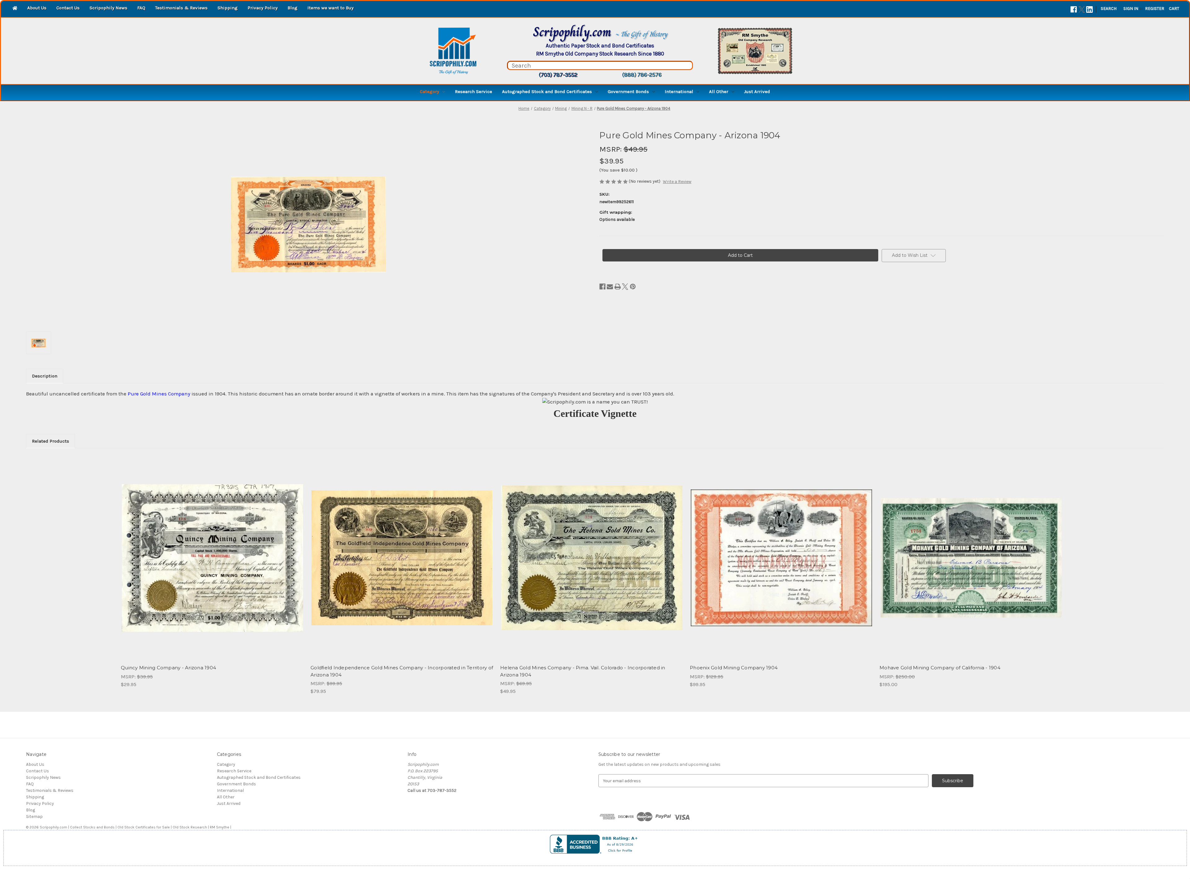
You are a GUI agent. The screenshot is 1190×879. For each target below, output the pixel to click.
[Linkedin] (1089, 9)
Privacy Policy (263, 8)
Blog (293, 8)
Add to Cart (212, 563)
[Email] (610, 286)
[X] (1081, 9)
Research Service (473, 91)
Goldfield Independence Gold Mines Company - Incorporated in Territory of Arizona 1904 (402, 671)
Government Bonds (628, 91)
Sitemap (34, 816)
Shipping (228, 8)
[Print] (618, 286)
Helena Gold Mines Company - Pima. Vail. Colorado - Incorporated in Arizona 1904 (582, 671)
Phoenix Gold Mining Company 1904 (734, 668)
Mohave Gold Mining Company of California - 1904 (939, 668)
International (679, 91)
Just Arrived (757, 91)
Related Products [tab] (50, 441)
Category (429, 91)
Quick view (212, 552)
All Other (718, 91)
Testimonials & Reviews (181, 8)
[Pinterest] (633, 286)
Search (1109, 8)
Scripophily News (108, 8)
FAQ (141, 8)
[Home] (14, 8)
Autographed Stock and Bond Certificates (547, 91)
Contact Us (68, 8)
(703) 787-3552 (558, 74)
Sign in (1130, 8)
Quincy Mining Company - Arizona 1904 (168, 668)
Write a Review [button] (677, 181)
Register (1154, 8)
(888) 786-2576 (642, 74)
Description (44, 376)
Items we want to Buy (330, 8)
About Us (36, 8)
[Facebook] (1073, 9)
